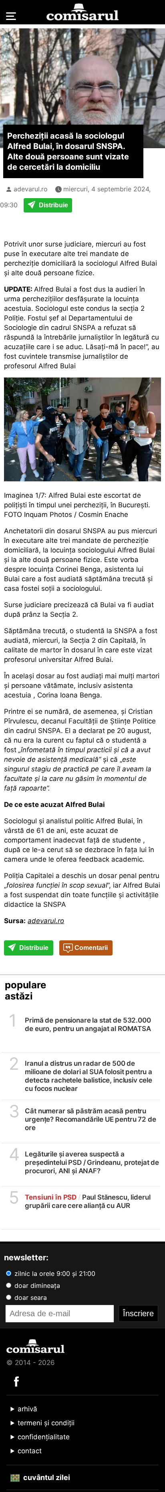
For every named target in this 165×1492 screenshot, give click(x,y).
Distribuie (52, 205)
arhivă (27, 1409)
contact (30, 1451)
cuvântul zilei (46, 1477)
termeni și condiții (46, 1423)
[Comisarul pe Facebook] (16, 1381)
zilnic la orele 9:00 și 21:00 (53, 1273)
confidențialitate (44, 1437)
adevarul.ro (31, 189)
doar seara (29, 1297)
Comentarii (90, 947)
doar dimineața (36, 1285)
